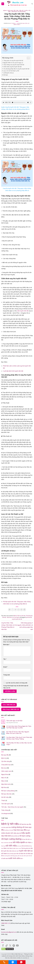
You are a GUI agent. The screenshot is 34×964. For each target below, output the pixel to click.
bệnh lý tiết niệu (10, 823)
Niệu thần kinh (5, 784)
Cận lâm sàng (5, 761)
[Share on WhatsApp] (9, 609)
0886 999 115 (5, 923)
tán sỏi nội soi (26, 846)
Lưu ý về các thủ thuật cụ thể (11, 71)
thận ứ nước (18, 848)
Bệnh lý (5, 10)
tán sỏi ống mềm (6, 855)
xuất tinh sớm (14, 858)
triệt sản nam (15, 851)
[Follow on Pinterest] (14, 945)
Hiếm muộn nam (6, 771)
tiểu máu (9, 851)
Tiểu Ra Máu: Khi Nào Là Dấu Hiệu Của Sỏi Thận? (19, 743)
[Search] (32, 3)
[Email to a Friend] (18, 609)
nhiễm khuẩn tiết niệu (8, 833)
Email (5, 667)
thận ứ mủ (6, 848)
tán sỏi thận (19, 853)
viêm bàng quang (13, 855)
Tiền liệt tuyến (23, 10)
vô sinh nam (4, 858)
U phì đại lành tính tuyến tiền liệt (13, 371)
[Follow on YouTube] (17, 945)
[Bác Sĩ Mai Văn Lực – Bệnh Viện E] (17, 3)
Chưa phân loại (6, 764)
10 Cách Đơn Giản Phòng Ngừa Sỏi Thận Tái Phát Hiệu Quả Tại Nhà (18, 727)
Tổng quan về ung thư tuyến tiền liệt (13, 60)
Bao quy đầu (5, 755)
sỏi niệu (10, 842)
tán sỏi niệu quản (11, 853)
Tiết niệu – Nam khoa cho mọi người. (12, 807)
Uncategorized (5, 813)
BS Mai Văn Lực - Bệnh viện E (22, 24)
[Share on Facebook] (12, 609)
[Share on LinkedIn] (24, 609)
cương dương (16, 827)
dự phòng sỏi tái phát (9, 830)
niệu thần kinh (6, 836)
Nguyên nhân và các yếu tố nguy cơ (13, 62)
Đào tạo (3, 768)
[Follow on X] (10, 945)
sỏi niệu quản (19, 842)
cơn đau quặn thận (6, 827)
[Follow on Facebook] (3, 945)
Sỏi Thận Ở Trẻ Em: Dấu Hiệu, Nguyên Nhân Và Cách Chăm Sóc (17, 732)
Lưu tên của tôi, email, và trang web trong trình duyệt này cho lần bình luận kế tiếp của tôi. (15, 685)
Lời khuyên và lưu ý (8, 73)
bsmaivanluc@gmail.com (8, 932)
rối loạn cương (24, 836)
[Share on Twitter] (15, 609)
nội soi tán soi (15, 836)
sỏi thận (28, 842)
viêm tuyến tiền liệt (23, 311)
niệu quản (25, 833)
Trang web (6, 675)
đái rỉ (21, 858)
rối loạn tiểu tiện (26, 839)
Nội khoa (4, 787)
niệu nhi (19, 833)
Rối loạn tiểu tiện (13, 10)
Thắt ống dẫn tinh (25, 848)
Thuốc (3, 800)
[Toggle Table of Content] (27, 58)
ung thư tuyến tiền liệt (17, 619)
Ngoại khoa (4, 774)
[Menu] (2, 3)
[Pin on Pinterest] (21, 609)
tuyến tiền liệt (28, 617)
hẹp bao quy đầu (20, 830)
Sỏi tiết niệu (4, 797)
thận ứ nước (13, 848)
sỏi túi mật (19, 846)
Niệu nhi (3, 777)
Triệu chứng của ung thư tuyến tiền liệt (13, 64)
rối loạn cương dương (11, 839)
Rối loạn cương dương (7, 791)
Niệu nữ (3, 781)
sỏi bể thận (6, 842)
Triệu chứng (4, 810)
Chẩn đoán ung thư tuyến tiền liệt (12, 66)
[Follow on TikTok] (6, 945)
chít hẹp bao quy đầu (25, 824)
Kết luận (5, 75)
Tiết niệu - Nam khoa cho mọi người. (19, 11)
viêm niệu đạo (20, 855)
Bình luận (6, 644)
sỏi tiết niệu (11, 845)
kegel (28, 830)
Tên (4, 659)
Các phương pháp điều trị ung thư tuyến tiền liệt (16, 69)
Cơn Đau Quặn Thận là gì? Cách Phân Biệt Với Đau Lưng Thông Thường (19, 738)
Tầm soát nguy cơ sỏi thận (14, 720)
